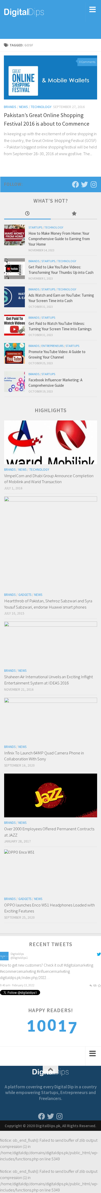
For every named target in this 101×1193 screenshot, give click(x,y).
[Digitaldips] (4, 958)
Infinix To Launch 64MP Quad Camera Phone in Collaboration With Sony (44, 756)
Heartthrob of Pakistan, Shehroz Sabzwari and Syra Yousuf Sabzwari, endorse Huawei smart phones (48, 604)
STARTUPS (35, 227)
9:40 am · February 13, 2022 (17, 985)
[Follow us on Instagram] (93, 184)
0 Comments (87, 62)
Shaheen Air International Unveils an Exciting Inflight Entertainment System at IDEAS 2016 (48, 680)
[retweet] (95, 985)
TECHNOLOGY (41, 106)
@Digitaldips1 (19, 958)
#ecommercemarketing (18, 971)
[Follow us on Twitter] (84, 184)
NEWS (23, 106)
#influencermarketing (53, 971)
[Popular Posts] (74, 213)
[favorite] (99, 985)
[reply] (90, 985)
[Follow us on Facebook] (75, 184)
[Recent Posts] (27, 213)
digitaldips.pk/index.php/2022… (24, 977)
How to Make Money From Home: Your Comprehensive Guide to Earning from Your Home (59, 239)
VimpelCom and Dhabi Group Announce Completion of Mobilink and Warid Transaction (48, 479)
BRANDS (10, 106)
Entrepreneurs (52, 346)
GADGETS (24, 594)
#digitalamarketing (78, 965)
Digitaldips (17, 954)
